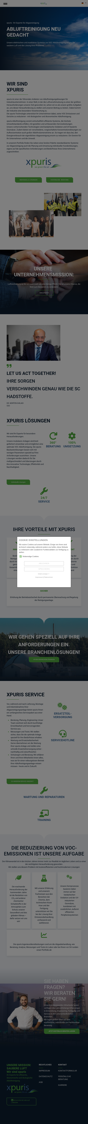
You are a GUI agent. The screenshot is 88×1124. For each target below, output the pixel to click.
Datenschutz (48, 577)
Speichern (44, 569)
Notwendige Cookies (31, 556)
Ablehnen (44, 563)
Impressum (39, 577)
